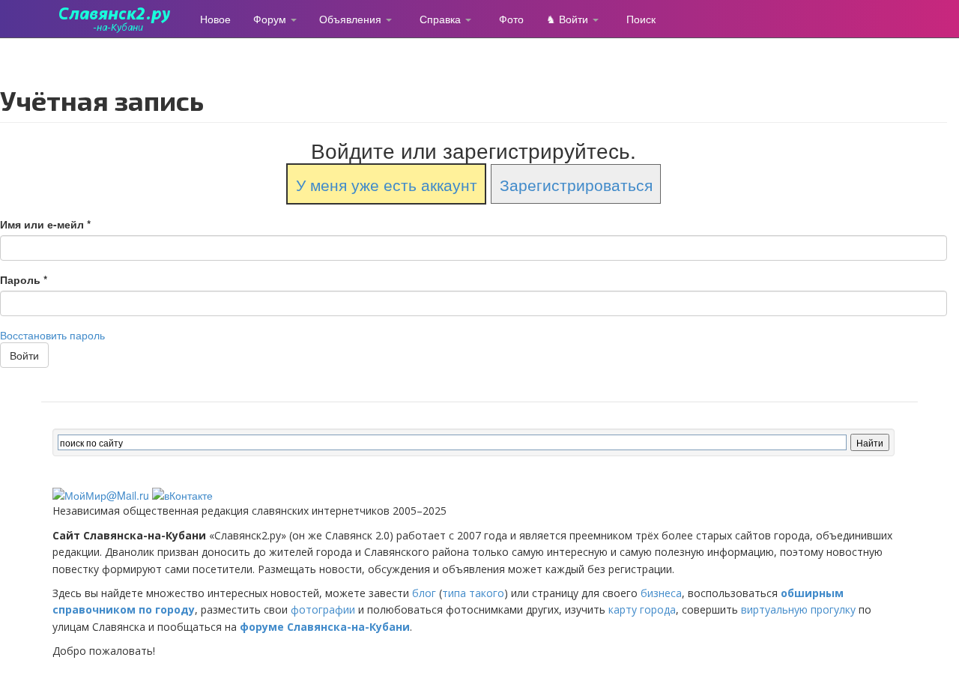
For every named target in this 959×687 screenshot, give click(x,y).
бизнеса (661, 593)
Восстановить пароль (52, 334)
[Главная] (120, 18)
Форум (271, 18)
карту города (642, 609)
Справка (442, 18)
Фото (511, 18)
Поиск (641, 18)
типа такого (473, 593)
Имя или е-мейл (45, 224)
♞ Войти (568, 18)
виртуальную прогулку (798, 609)
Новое (215, 18)
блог (424, 593)
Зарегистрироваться (576, 183)
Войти (24, 355)
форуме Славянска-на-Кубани (325, 627)
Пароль (23, 279)
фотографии (323, 609)
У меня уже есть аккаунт (386, 183)
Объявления (351, 18)
